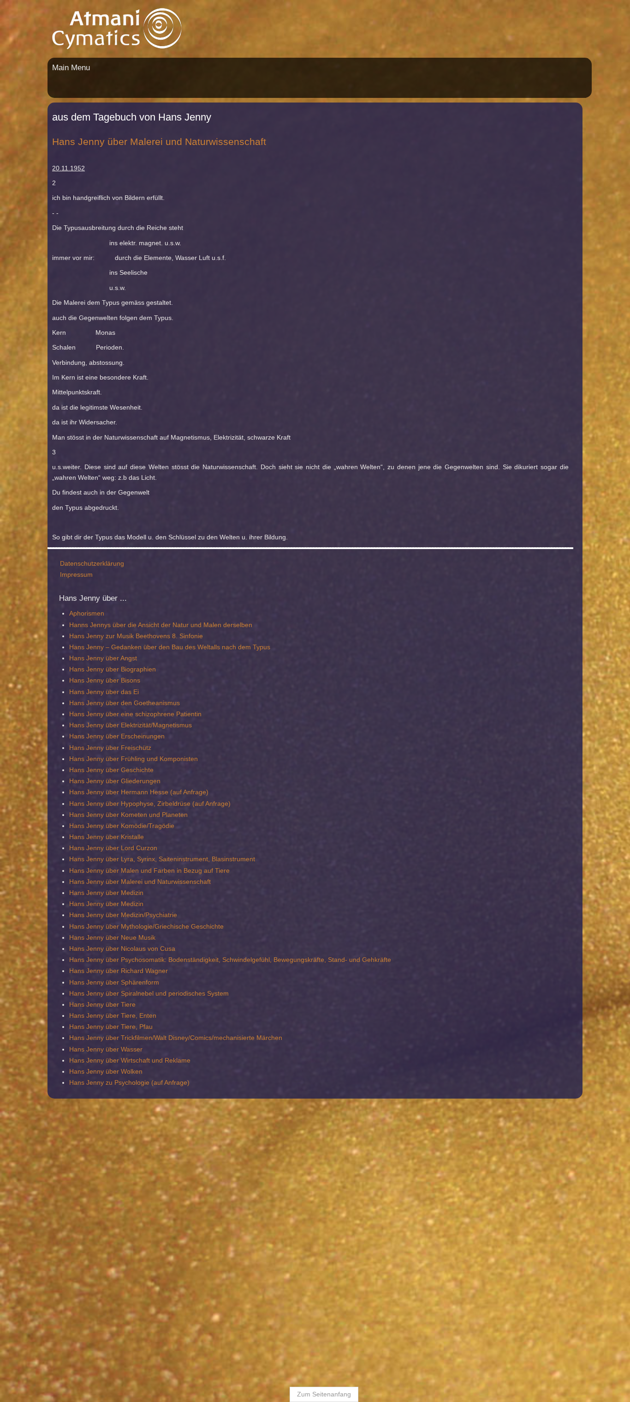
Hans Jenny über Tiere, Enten (67, 1005)
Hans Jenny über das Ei (59, 681)
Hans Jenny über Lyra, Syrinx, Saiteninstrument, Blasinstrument (117, 848)
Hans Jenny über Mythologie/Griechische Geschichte (101, 915)
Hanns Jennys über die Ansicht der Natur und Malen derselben (115, 614)
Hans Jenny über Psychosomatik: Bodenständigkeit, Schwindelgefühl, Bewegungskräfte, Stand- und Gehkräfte (185, 949)
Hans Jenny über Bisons (59, 670)
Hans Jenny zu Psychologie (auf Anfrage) (84, 1072)
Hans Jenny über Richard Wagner (73, 960)
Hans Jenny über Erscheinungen (71, 726)
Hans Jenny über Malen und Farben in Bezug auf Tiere (104, 860)
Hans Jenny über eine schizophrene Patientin (90, 703)
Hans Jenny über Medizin (61, 882)
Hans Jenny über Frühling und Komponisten (88, 748)
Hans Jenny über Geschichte (66, 759)
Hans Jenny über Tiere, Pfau (65, 1016)
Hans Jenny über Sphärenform (69, 971)
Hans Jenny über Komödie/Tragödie (76, 815)
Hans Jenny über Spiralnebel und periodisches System (104, 982)
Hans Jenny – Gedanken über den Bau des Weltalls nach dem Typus (124, 637)
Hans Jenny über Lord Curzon (68, 837)
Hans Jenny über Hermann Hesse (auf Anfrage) (93, 782)
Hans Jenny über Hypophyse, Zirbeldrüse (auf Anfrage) (104, 793)
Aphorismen (41, 603)
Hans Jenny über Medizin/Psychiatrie (78, 904)
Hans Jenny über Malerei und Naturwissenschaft (95, 871)
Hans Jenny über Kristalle (61, 826)
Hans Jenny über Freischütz (65, 737)
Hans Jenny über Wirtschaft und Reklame (84, 1049)
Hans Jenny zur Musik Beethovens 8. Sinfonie (91, 625)
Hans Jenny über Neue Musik (67, 927)
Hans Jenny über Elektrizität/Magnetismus (85, 715)
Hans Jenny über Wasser (60, 1038)
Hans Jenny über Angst (58, 648)
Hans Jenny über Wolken (60, 1061)
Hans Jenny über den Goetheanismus (79, 692)
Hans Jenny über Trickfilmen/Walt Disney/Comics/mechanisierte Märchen (130, 1027)
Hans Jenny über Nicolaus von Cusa (77, 938)
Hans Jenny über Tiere (57, 994)
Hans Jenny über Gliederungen (69, 770)
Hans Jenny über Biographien (67, 659)
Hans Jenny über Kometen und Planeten (83, 804)
